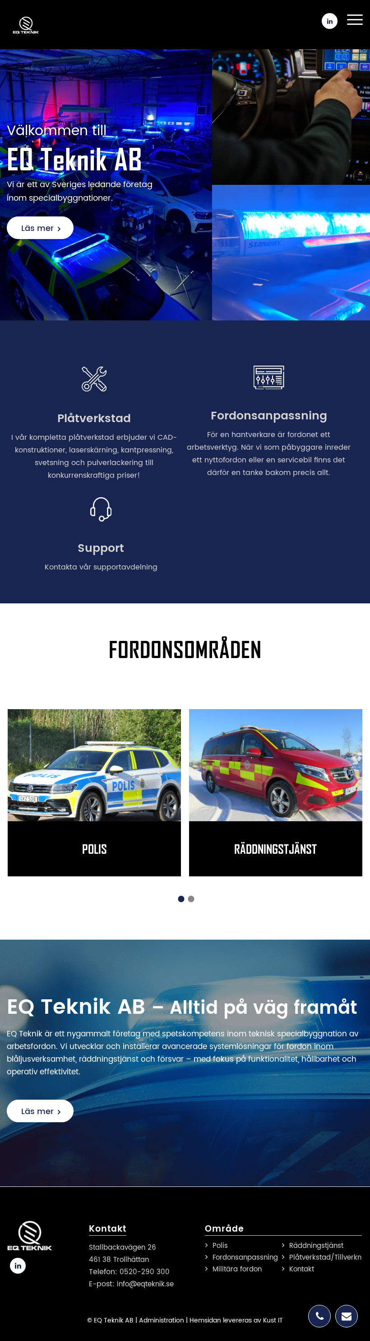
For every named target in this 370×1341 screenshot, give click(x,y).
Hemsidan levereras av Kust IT (236, 1320)
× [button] (134, 1189)
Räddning (221, 689)
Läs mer (37, 228)
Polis (25, 689)
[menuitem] (350, 17)
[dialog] (76, 1256)
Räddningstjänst (275, 848)
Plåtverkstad (94, 418)
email (346, 1316)
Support (101, 548)
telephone (319, 1316)
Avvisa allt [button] (110, 1310)
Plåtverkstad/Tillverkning (323, 1257)
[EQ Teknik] (30, 25)
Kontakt (301, 1269)
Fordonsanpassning (269, 416)
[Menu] (350, 20)
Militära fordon (237, 1269)
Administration (161, 1320)
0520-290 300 (145, 1272)
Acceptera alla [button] (49, 1310)
